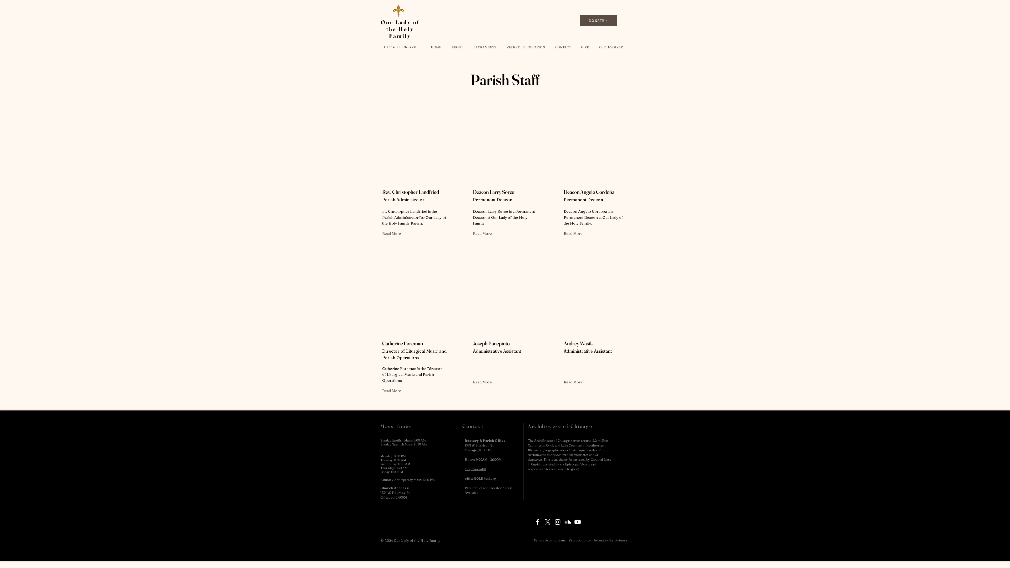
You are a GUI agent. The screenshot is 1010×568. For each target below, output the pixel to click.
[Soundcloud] (567, 522)
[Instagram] (557, 522)
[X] (547, 522)
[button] (457, 47)
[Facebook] (537, 522)
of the (400, 29)
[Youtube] (577, 522)
